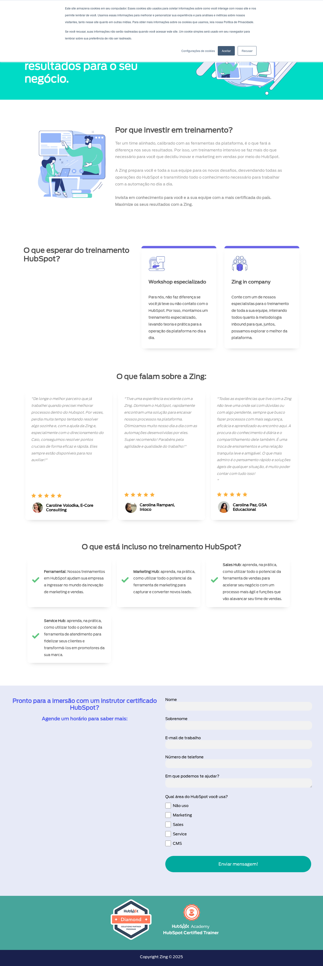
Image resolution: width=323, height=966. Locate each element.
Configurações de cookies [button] (198, 51)
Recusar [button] (247, 51)
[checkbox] (238, 824)
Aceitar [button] (226, 51)
